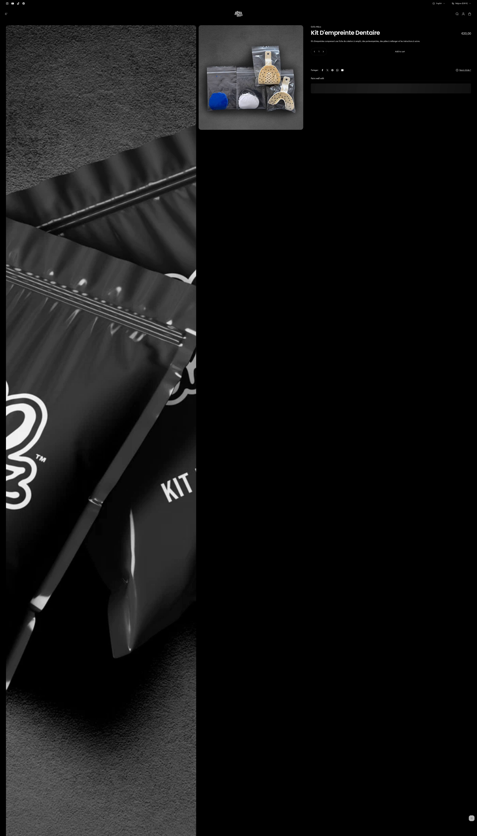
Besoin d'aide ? (465, 70)
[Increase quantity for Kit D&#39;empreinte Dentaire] (324, 51)
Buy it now (391, 60)
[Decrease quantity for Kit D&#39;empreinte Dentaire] (314, 51)
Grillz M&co (316, 26)
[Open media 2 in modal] (251, 77)
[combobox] (439, 3)
